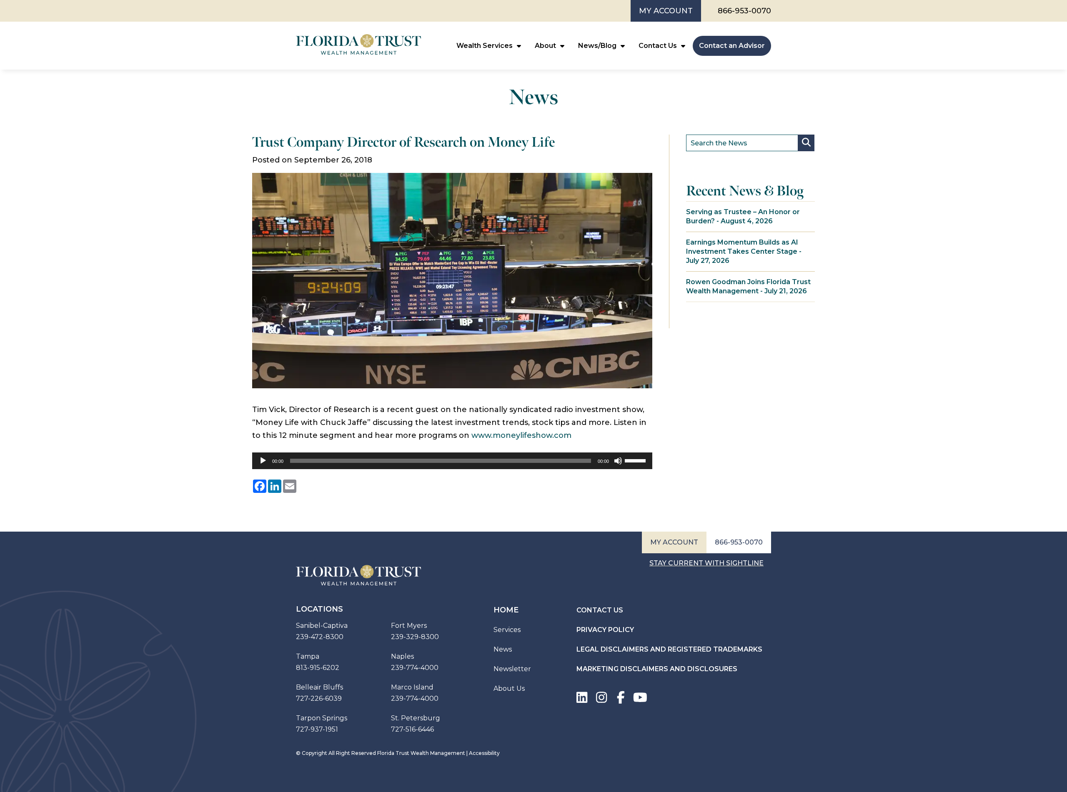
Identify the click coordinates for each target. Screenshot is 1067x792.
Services (507, 630)
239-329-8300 (415, 637)
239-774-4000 (414, 668)
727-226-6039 (319, 698)
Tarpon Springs (321, 718)
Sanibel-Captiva (322, 626)
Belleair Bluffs (319, 687)
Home (505, 610)
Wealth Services (484, 46)
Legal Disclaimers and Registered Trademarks (669, 649)
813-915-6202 (317, 668)
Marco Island (412, 687)
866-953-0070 (744, 10)
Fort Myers (409, 626)
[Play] (263, 461)
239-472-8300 (319, 637)
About (545, 46)
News (502, 649)
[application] (452, 460)
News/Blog (597, 46)
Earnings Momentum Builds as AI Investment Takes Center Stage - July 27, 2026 (744, 251)
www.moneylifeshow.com (521, 435)
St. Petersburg (415, 718)
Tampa (307, 656)
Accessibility (484, 753)
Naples (402, 656)
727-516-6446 (412, 729)
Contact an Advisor (732, 46)
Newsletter (512, 669)
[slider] (636, 459)
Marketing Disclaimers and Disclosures (656, 669)
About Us (509, 688)
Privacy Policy (605, 630)
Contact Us (658, 46)
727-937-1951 (317, 729)
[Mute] (618, 461)
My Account (666, 10)
